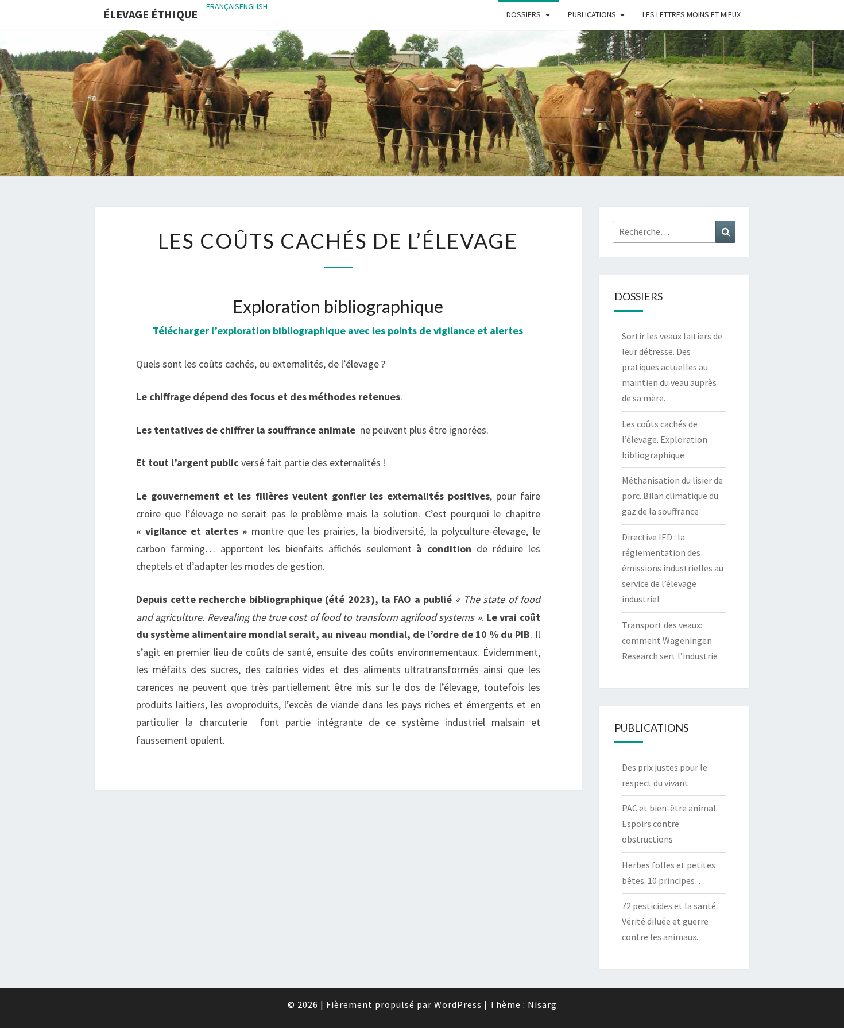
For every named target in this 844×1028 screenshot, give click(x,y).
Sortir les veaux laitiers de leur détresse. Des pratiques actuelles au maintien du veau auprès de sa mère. (672, 367)
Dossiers (523, 14)
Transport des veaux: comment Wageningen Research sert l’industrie (670, 640)
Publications (592, 14)
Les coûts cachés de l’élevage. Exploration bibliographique (664, 439)
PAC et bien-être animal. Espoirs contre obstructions (670, 823)
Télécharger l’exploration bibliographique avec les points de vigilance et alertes (338, 330)
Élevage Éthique (150, 14)
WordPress (458, 1004)
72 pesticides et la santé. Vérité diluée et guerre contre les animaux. (670, 921)
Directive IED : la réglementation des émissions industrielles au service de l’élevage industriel (672, 568)
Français (222, 6)
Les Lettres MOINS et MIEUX (691, 14)
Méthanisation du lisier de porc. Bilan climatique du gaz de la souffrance (672, 495)
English (253, 6)
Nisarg (542, 1004)
